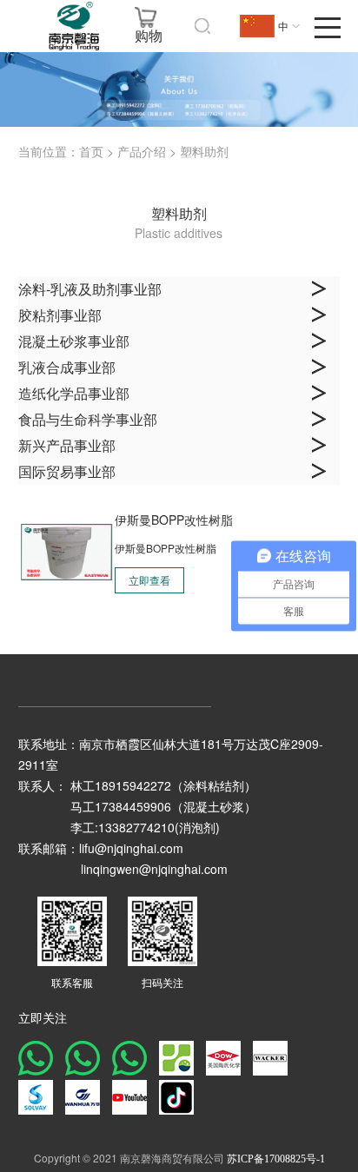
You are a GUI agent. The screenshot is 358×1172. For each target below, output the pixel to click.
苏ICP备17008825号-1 (276, 1159)
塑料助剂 (204, 152)
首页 (91, 152)
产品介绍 (141, 152)
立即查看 (149, 581)
